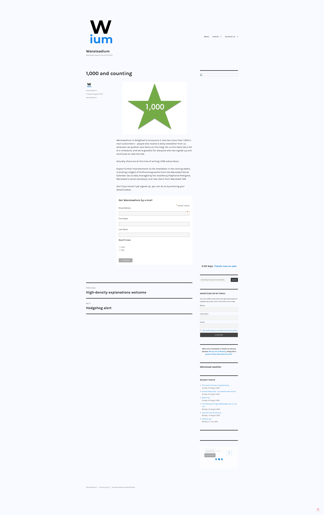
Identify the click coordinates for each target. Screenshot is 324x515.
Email (202, 322)
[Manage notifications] (318, 509)
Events (215, 36)
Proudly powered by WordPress (123, 487)
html (123, 247)
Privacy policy (104, 487)
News (206, 36)
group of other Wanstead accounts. (218, 354)
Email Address (153, 208)
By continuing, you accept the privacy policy (220, 330)
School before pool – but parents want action (219, 391)
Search (234, 280)
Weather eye (206, 419)
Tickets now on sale (225, 266)
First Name (123, 219)
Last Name (123, 229)
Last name (204, 314)
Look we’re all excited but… (212, 413)
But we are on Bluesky (217, 351)
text (122, 250)
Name (202, 305)
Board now (206, 398)
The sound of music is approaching (215, 385)
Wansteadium (98, 51)
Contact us (230, 36)
